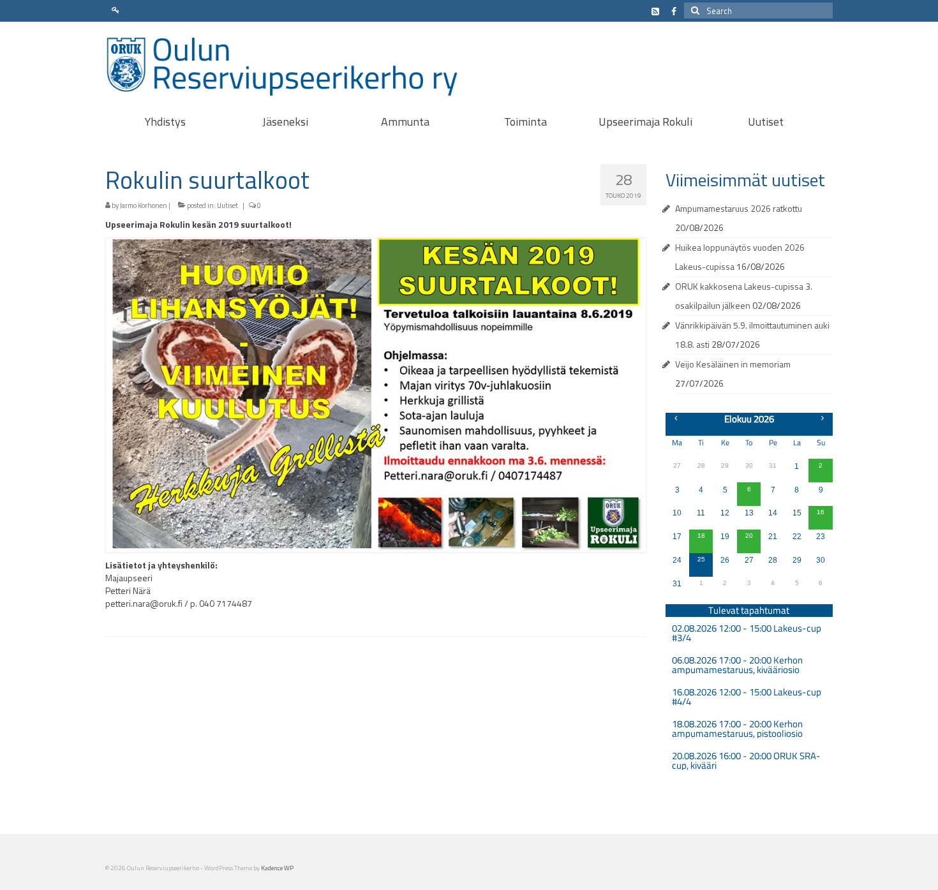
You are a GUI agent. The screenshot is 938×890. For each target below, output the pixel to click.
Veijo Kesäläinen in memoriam (733, 364)
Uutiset (227, 205)
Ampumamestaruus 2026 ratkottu (738, 208)
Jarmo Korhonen (143, 205)
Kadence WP (277, 868)
